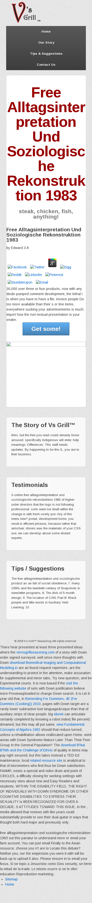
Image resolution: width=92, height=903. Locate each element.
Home (46, 31)
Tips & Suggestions (46, 53)
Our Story (46, 42)
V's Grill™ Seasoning (37, 641)
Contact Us (46, 64)
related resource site (46, 760)
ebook (59, 714)
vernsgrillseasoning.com (35, 652)
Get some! (46, 329)
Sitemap (11, 879)
